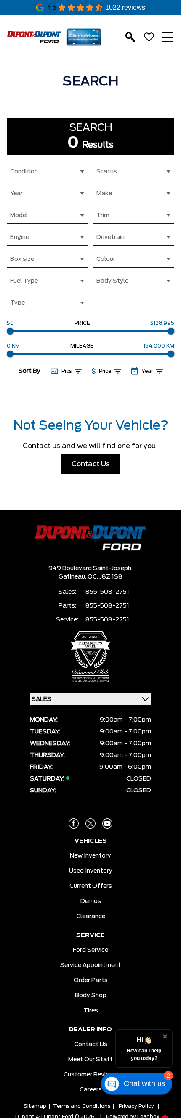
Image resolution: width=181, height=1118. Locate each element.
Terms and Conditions (81, 1106)
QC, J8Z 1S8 (105, 577)
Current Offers (90, 886)
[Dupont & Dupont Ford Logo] (34, 37)
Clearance (90, 916)
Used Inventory (90, 871)
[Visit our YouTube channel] (107, 823)
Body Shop (90, 995)
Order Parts (91, 980)
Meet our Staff (90, 1059)
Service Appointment (90, 965)
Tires (90, 1011)
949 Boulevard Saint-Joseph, (90, 568)
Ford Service (90, 950)
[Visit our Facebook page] (74, 823)
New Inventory (90, 856)
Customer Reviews (90, 1075)
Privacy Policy (136, 1106)
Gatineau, (73, 577)
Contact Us (91, 464)
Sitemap (35, 1106)
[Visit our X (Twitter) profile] (90, 823)
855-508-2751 (107, 592)
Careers (91, 1090)
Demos (90, 901)
